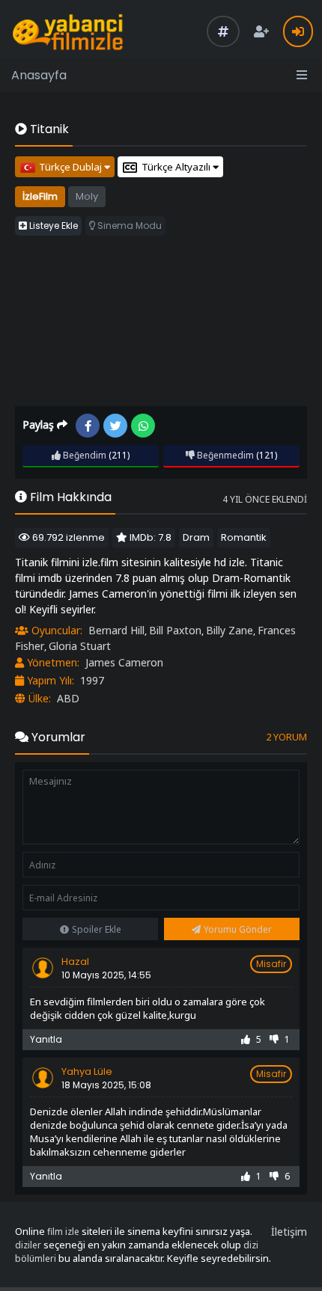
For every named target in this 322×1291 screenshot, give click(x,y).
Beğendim (83, 455)
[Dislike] (274, 1039)
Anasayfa (39, 75)
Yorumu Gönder (238, 929)
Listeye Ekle (52, 225)
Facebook (88, 426)
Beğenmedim (224, 455)
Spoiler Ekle (96, 929)
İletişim (289, 1231)
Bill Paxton (175, 630)
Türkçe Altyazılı (177, 167)
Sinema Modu (128, 225)
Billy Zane (229, 630)
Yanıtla (46, 1039)
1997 (92, 680)
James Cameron (124, 662)
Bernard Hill (116, 630)
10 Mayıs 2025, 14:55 (106, 975)
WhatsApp (143, 426)
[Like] (245, 1039)
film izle (63, 1231)
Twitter (115, 426)
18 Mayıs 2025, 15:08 (106, 1085)
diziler (28, 1245)
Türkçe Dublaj (71, 167)
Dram (196, 537)
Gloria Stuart (80, 646)
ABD (68, 698)
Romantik (244, 537)
